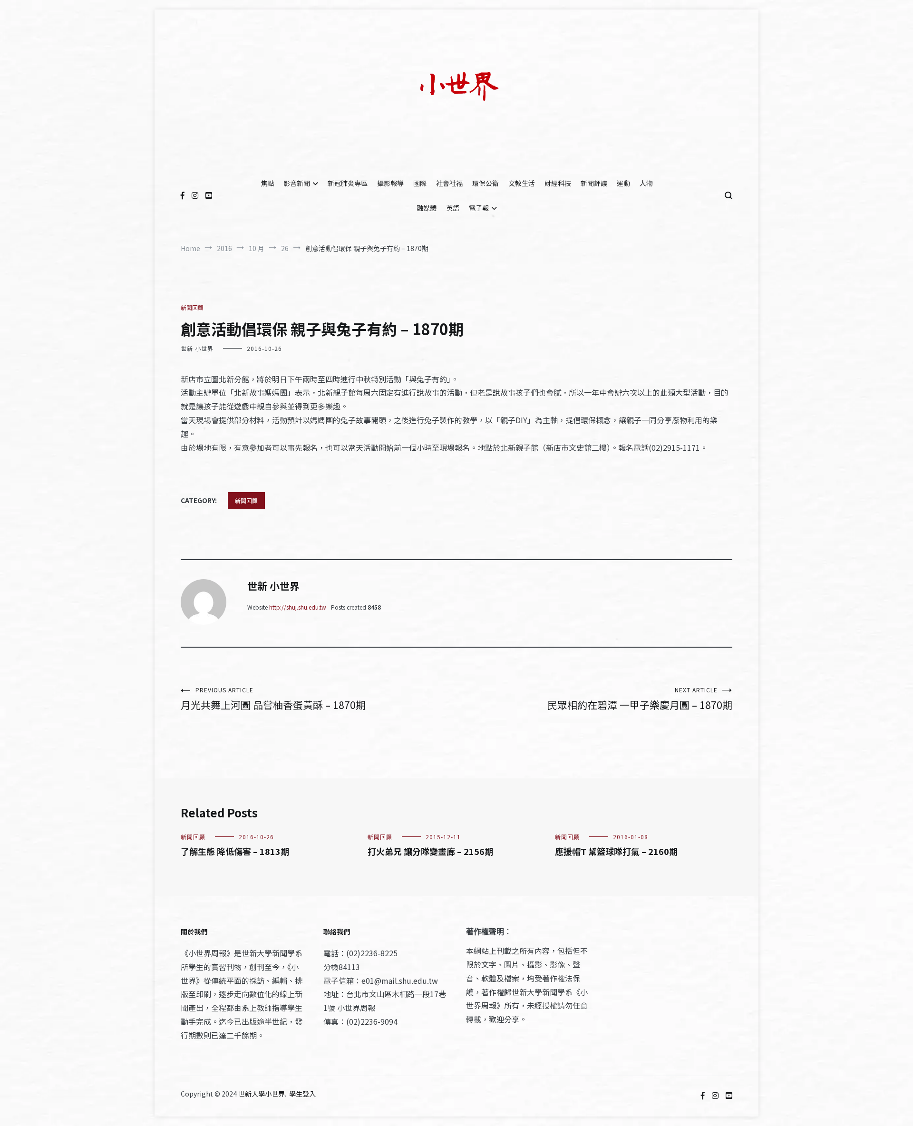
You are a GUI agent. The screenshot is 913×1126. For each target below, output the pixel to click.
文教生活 (521, 183)
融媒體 (427, 208)
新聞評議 (594, 183)
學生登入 (302, 1093)
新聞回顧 (192, 307)
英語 (452, 208)
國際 (420, 183)
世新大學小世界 (261, 1093)
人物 (646, 183)
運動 (623, 183)
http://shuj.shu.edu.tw (297, 607)
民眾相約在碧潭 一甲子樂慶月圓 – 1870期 (639, 699)
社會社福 (449, 183)
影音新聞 (296, 183)
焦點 (267, 183)
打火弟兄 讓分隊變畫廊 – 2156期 (430, 851)
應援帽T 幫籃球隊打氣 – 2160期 (616, 851)
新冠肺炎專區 (348, 183)
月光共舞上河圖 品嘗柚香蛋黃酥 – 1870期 (273, 699)
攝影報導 (390, 183)
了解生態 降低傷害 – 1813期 (235, 851)
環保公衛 (485, 183)
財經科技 (557, 183)
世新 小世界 (197, 348)
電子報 (479, 208)
